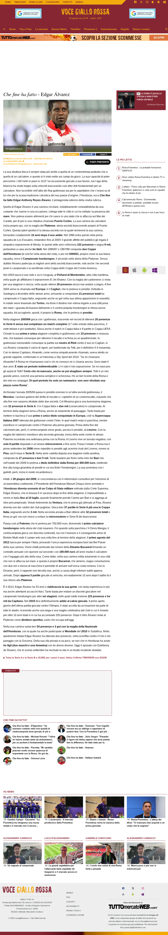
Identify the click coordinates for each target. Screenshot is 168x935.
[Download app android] (158, 2)
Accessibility (72, 906)
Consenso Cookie (75, 915)
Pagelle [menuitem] (125, 29)
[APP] (126, 270)
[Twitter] (141, 2)
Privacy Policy (73, 911)
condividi (87, 154)
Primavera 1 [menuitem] (90, 29)
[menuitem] (4, 29)
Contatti (70, 902)
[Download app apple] (153, 2)
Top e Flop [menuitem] (26, 29)
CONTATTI (67, 2)
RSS (68, 897)
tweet (102, 154)
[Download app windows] (164, 2)
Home (8, 2)
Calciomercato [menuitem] (109, 29)
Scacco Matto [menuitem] (59, 29)
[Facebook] (135, 2)
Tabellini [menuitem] (75, 29)
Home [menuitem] (12, 29)
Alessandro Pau (13, 161)
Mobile (69, 893)
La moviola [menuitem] (41, 29)
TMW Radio (20, 2)
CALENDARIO (52, 2)
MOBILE (79, 2)
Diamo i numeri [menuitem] (141, 29)
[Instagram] (147, 2)
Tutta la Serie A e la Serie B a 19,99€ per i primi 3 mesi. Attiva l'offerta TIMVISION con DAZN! (56, 657)
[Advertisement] (141, 403)
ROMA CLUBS (36, 2)
